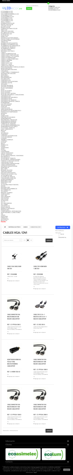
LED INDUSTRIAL (6, 40)
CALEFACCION (5, 108)
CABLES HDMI (5, 61)
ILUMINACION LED (54, 7)
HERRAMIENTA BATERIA (8, 122)
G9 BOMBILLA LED (6, 15)
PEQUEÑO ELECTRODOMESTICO (11, 110)
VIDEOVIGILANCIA (6, 109)
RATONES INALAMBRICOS (9, 188)
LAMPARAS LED (6, 80)
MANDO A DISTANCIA (8, 208)
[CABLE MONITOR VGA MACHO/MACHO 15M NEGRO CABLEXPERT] (14, 394)
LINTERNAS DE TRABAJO (8, 100)
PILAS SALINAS (5, 92)
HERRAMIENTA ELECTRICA (9, 126)
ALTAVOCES (4, 200)
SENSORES (4, 75)
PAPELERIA (4, 216)
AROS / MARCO (5, 22)
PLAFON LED (5, 35)
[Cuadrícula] (28, 240)
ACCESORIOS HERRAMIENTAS (10, 125)
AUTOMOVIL (5, 219)
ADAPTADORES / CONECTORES (10, 212)
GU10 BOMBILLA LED (7, 16)
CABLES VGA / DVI (6, 63)
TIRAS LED (4, 30)
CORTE (3, 132)
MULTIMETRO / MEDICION (9, 120)
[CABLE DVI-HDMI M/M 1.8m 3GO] (40, 256)
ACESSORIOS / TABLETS (8, 158)
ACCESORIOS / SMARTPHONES (10, 159)
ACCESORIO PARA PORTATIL (10, 184)
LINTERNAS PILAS (6, 98)
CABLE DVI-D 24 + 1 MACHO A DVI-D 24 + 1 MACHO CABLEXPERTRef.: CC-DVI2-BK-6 (40, 319)
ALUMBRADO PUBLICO (8, 48)
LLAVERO (4, 138)
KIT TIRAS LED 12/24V (7, 32)
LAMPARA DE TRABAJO (8, 47)
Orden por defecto (8, 240)
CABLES (3, 52)
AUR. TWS (4, 195)
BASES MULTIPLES (6, 68)
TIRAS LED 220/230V (7, 31)
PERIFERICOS (5, 167)
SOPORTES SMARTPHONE (9, 166)
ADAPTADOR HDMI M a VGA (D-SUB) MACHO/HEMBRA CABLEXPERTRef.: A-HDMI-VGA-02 (14, 365)
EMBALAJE (4, 218)
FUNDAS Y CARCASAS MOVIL (10, 161)
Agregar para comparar (14, 280)
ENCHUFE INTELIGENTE (8, 173)
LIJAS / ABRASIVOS (7, 129)
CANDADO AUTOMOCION (9, 135)
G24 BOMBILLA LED (7, 20)
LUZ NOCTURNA (6, 49)
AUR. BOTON (5, 198)
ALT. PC (3, 202)
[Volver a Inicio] (5, 227)
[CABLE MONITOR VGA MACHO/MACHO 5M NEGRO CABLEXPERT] (14, 304)
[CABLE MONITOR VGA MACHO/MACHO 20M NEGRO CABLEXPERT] (40, 394)
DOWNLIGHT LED (6, 34)
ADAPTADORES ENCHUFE (9, 69)
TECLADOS (4, 191)
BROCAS (3, 130)
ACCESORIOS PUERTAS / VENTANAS (12, 155)
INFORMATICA (5, 157)
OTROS (3, 215)
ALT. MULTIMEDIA (6, 203)
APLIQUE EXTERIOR (7, 87)
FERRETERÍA (5, 116)
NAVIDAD (4, 113)
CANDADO (4, 134)
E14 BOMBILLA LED (7, 12)
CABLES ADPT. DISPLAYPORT (10, 55)
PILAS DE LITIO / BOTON (8, 93)
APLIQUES (4, 84)
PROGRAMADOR (6, 77)
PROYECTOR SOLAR (7, 24)
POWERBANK (5, 102)
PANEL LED (4, 36)
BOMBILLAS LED (53, 8)
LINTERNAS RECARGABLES (9, 97)
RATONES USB (5, 187)
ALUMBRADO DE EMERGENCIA (10, 46)
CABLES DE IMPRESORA (8, 57)
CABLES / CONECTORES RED (9, 59)
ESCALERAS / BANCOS (8, 128)
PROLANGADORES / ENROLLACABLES (12, 67)
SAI (2, 214)
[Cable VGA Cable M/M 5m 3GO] (14, 256)
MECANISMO (5, 76)
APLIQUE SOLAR (6, 26)
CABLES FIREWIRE (6, 60)
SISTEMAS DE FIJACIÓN (8, 73)
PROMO (3, 222)
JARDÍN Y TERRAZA (7, 139)
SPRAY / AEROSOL (6, 154)
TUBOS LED (4, 42)
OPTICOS (4, 183)
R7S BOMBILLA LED (7, 19)
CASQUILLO (4, 71)
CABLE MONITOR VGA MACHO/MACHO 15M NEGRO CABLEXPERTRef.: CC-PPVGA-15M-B (14, 410)
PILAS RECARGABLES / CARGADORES (12, 94)
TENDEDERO (5, 147)
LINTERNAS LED (6, 96)
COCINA (3, 150)
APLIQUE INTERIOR (7, 85)
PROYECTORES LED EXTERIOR (10, 39)
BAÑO (3, 149)
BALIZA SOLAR (5, 27)
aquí (35, 472)
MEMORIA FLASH (6, 180)
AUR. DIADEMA (5, 196)
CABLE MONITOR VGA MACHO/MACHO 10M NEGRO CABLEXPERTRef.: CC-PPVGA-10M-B (40, 364)
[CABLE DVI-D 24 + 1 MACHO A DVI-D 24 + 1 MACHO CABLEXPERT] (40, 304)
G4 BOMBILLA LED (6, 18)
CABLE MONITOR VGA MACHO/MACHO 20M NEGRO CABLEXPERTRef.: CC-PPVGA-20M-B (40, 410)
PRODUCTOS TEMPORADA (9, 112)
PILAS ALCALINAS (6, 91)
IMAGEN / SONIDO (6, 192)
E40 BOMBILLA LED (54, 10)
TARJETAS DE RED (6, 171)
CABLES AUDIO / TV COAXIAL (10, 56)
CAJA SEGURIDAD (6, 137)
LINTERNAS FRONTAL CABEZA (10, 101)
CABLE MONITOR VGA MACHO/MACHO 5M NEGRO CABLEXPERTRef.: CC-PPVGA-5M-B (13, 319)
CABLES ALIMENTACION (8, 53)
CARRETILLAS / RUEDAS (8, 124)
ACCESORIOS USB (6, 175)
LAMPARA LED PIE (6, 83)
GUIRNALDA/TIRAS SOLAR (9, 28)
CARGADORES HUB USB (8, 178)
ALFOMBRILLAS (6, 190)
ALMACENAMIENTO (7, 179)
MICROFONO (5, 210)
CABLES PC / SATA (6, 64)
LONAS (3, 146)
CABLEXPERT (62, 237)
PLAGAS (3, 142)
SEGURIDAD (4, 133)
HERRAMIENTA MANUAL (8, 121)
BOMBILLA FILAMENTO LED (9, 44)
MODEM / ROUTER (6, 170)
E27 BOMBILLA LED (7, 11)
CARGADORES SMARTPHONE (10, 163)
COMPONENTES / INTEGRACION (11, 211)
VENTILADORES (6, 105)
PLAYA (3, 114)
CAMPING (4, 141)
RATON (3, 186)
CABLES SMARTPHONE (8, 165)
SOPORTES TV (5, 206)
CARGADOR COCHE (7, 162)
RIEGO (3, 143)
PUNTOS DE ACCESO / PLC (9, 174)
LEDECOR (4, 106)
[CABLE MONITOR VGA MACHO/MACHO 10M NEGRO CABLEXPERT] (40, 349)
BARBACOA (4, 145)
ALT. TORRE (4, 204)
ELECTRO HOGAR (6, 104)
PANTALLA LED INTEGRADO (9, 38)
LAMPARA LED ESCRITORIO (9, 81)
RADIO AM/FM (5, 207)
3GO (62, 234)
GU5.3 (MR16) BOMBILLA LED (10, 14)
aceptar (66, 470)
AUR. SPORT (4, 199)
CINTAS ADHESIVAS (7, 153)
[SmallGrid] (24, 240)
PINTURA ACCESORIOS (8, 117)
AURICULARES (5, 194)
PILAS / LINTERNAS (7, 88)
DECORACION (5, 79)
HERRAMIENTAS (6, 118)
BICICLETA (4, 220)
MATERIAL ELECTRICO (8, 51)
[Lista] (31, 240)
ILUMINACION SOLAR (7, 23)
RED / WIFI (4, 169)
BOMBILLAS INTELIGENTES (9, 43)
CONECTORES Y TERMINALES (10, 72)
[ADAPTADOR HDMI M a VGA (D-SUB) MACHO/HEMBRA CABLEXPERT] (14, 349)
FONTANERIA (5, 151)
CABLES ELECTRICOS (7, 65)
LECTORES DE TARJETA (8, 177)
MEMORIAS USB (6, 182)
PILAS (2, 89)
